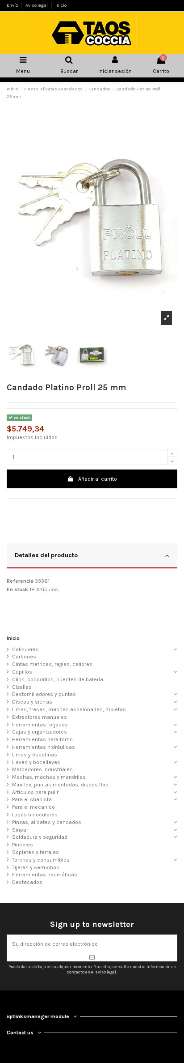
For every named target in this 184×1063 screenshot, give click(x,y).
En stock (17, 589)
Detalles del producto (46, 555)
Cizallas (22, 687)
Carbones (24, 656)
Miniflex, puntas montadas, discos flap (60, 784)
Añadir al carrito (97, 479)
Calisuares (25, 649)
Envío (13, 5)
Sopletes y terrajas (35, 852)
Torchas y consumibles (41, 860)
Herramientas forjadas (40, 724)
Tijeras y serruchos (35, 867)
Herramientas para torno (42, 739)
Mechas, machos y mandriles (49, 777)
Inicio (61, 5)
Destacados (27, 882)
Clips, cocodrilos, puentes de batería (57, 679)
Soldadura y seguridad (39, 837)
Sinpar (20, 830)
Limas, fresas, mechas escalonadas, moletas (69, 709)
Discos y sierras (32, 702)
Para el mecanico (33, 807)
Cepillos (22, 672)
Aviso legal (37, 5)
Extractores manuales (39, 717)
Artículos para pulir (35, 792)
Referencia (20, 581)
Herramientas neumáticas (44, 874)
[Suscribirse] (92, 957)
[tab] (92, 556)
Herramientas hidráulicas (43, 747)
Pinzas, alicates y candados (46, 822)
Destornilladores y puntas (44, 694)
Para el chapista (32, 799)
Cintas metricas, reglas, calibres (52, 664)
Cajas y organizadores (39, 732)
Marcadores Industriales (42, 769)
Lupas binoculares (35, 814)
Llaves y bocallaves (36, 762)
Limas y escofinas (34, 754)
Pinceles (22, 844)
